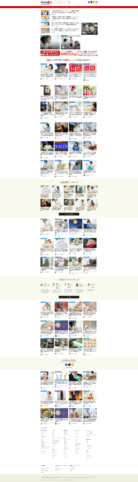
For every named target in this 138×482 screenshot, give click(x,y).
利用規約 (57, 477)
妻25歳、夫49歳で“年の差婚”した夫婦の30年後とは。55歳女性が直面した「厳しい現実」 (80, 291)
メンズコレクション (89, 446)
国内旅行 (54, 452)
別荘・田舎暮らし (43, 442)
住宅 (48, 7)
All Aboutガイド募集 (43, 469)
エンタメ (88, 452)
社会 (76, 451)
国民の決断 (42, 472)
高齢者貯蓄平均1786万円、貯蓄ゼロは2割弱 (92, 290)
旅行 (80, 7)
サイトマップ (80, 4)
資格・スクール (77, 448)
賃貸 (41, 439)
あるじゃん (54, 446)
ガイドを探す (96, 4)
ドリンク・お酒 (66, 457)
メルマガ (85, 4)
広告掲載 (54, 477)
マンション (42, 433)
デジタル (60, 7)
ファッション (86, 7)
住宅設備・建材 (43, 436)
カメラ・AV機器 (89, 433)
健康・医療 (66, 430)
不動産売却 (42, 445)
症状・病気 (65, 433)
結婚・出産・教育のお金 (56, 440)
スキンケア (76, 433)
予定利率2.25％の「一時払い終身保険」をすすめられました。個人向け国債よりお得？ (57, 292)
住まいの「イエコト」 (44, 448)
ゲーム (88, 454)
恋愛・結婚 (66, 7)
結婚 (87, 442)
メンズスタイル (77, 7)
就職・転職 (76, 445)
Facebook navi (72, 469)
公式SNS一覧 (90, 4)
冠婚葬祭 (65, 442)
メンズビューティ (89, 448)
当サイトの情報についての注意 (84, 477)
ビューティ (56, 7)
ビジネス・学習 (71, 7)
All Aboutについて (69, 477)
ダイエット (76, 439)
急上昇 (44, 7)
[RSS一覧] (94, 2)
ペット (88, 458)
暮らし (63, 7)
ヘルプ (95, 477)
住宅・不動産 (43, 430)
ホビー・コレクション (90, 455)
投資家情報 (50, 477)
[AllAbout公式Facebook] (89, 2)
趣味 (83, 7)
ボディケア (76, 436)
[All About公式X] (91, 2)
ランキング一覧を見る (69, 214)
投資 (53, 433)
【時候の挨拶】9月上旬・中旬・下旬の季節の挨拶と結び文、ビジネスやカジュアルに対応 (68, 291)
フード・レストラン (67, 454)
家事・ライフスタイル (67, 439)
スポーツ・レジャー (89, 457)
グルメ (90, 7)
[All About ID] (97, 2)
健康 (53, 7)
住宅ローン (54, 436)
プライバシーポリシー (63, 477)
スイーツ (65, 455)
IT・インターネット (89, 436)
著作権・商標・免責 (76, 477)
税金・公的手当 (55, 443)
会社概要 (43, 477)
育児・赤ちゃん (66, 448)
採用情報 (46, 477)
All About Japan (57, 469)
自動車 (53, 456)
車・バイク (93, 7)
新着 (46, 7)
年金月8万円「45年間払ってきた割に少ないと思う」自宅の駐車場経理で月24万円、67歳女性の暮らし (45, 291)
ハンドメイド (66, 445)
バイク (53, 458)
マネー (51, 7)
